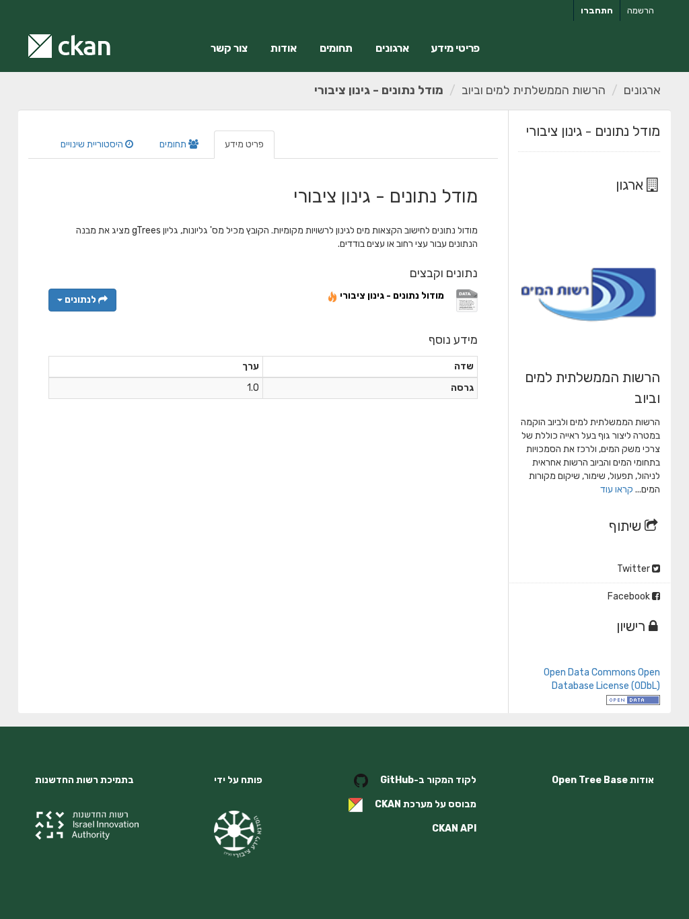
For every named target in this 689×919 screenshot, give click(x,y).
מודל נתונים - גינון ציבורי (378, 90)
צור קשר (229, 48)
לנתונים (80, 299)
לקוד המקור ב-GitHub (428, 780)
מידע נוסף (453, 339)
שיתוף (627, 525)
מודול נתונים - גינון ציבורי (392, 295)
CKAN (388, 804)
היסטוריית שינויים (93, 144)
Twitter (634, 569)
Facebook (630, 596)
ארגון (631, 184)
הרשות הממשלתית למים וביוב (534, 90)
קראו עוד (616, 489)
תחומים (336, 48)
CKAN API (454, 828)
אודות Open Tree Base (603, 780)
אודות (283, 48)
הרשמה (640, 10)
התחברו (597, 10)
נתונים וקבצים (444, 273)
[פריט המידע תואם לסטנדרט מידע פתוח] (633, 699)
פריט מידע (244, 144)
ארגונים (392, 48)
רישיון (632, 626)
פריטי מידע (455, 48)
